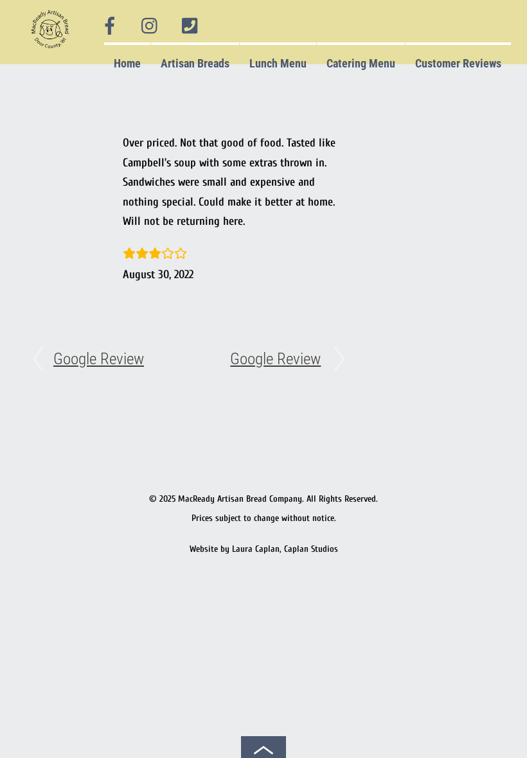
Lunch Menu (278, 63)
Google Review (98, 358)
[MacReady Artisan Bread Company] (52, 51)
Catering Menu (360, 63)
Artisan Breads (195, 63)
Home (127, 63)
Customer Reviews (458, 63)
